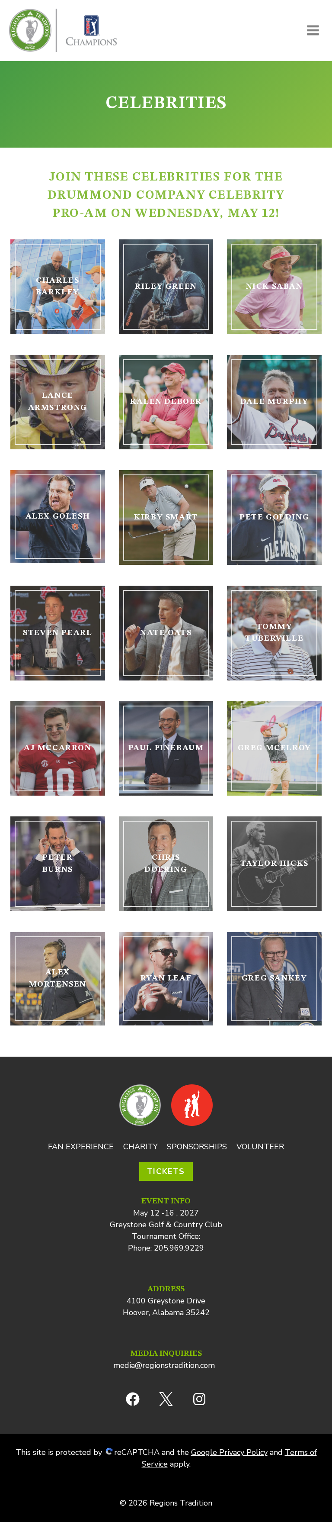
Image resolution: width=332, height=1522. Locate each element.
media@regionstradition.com (164, 1365)
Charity (140, 1147)
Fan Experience (81, 1147)
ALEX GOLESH (58, 516)
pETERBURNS (57, 864)
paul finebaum (166, 748)
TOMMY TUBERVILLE (274, 633)
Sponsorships (197, 1147)
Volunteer (260, 1147)
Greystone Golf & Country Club (166, 1224)
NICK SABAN (274, 286)
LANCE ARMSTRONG (57, 402)
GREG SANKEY (274, 978)
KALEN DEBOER (166, 402)
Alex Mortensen (57, 978)
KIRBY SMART (166, 517)
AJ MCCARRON (58, 748)
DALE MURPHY (274, 402)
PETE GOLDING (274, 517)
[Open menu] (312, 30)
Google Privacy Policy (229, 1452)
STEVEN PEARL (57, 633)
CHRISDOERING (165, 864)
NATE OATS (166, 633)
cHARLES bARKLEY (58, 287)
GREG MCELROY (274, 748)
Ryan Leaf (166, 978)
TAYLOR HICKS (274, 863)
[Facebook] (133, 1399)
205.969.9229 (179, 1248)
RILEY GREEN (166, 286)
